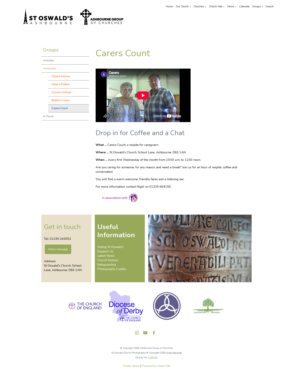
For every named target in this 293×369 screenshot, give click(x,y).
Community (49, 68)
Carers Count (60, 108)
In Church (48, 116)
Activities (48, 60)
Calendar (244, 6)
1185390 (153, 357)
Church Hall (215, 6)
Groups (256, 6)
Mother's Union (61, 100)
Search (270, 6)
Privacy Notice (131, 366)
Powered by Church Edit (156, 366)
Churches (198, 6)
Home (169, 6)
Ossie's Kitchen (61, 76)
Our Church (182, 6)
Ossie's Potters (61, 84)
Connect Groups (61, 92)
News (230, 6)
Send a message (58, 249)
